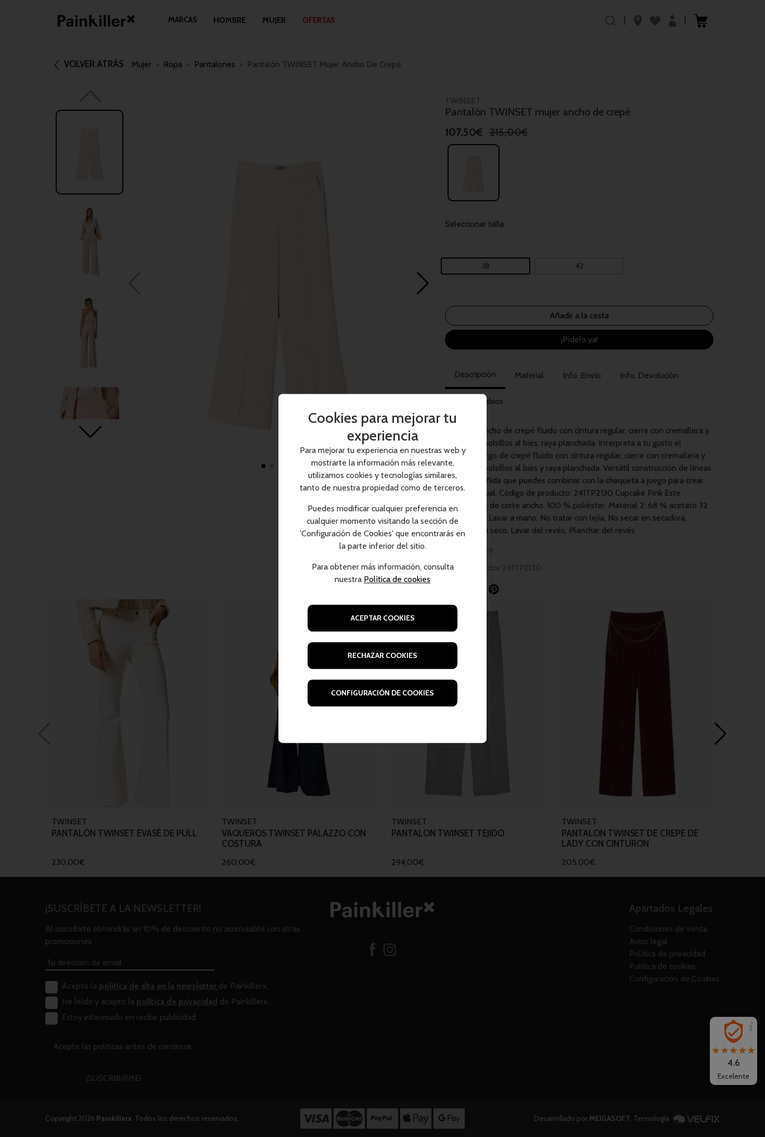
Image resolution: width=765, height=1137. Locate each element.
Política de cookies (397, 580)
